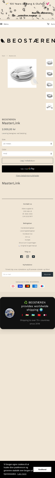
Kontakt (27, 240)
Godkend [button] (42, 469)
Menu (6, 24)
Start (3, 56)
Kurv (52, 24)
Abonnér (47, 274)
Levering (5, 133)
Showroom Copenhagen (27, 243)
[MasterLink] (22, 73)
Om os (27, 237)
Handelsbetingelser (27, 228)
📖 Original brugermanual (27, 246)
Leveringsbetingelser (27, 231)
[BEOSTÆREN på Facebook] (21, 257)
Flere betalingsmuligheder (27, 175)
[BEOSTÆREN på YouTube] (33, 257)
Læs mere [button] (21, 474)
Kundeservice (27, 234)
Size (3, 139)
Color (4, 149)
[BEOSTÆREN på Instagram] (27, 257)
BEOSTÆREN (34, 282)
